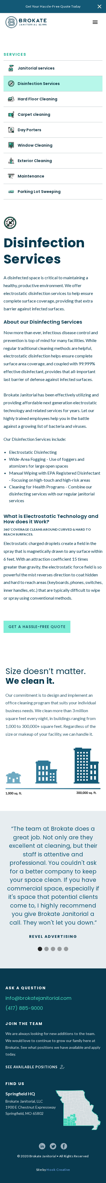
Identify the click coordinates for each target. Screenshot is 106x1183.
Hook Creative (58, 1170)
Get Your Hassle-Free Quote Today (53, 6)
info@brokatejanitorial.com (38, 998)
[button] (40, 949)
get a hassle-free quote (37, 626)
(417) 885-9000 (24, 1008)
